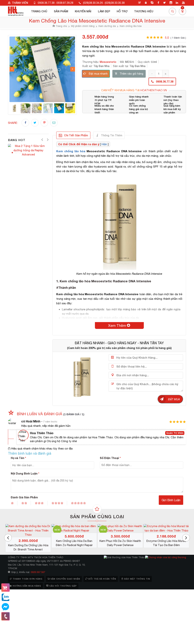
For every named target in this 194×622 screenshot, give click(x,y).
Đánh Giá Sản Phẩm (24, 497)
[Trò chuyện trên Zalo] (5, 597)
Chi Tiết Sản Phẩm (76, 135)
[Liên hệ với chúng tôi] (5, 616)
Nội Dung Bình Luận (25, 473)
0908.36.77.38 (46, 2)
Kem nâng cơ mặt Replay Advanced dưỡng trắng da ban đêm (24, 548)
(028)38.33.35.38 (115, 2)
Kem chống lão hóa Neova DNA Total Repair (117, 543)
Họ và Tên (18, 458)
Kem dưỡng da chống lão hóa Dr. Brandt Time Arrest (163, 547)
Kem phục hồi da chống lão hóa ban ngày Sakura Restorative (70, 548)
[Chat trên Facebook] (5, 607)
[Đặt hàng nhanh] (5, 587)
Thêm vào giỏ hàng (131, 73)
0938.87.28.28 (64, 2)
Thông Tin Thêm (111, 135)
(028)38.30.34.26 (93, 2)
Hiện (104, 144)
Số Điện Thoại (110, 458)
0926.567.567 (38, 572)
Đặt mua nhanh (98, 73)
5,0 (175, 37)
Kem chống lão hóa (70, 151)
